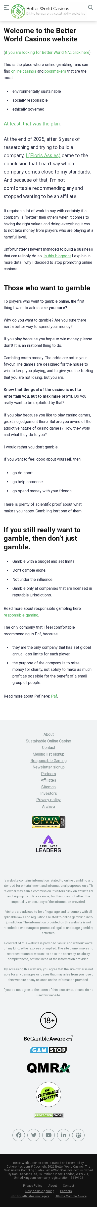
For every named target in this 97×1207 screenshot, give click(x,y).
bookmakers (55, 71)
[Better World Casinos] (48, 11)
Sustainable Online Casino (48, 741)
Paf (54, 696)
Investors (48, 793)
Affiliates (48, 780)
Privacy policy (48, 799)
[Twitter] (33, 1135)
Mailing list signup (48, 754)
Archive (48, 806)
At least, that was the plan (32, 124)
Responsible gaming (39, 1191)
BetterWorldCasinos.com (30, 1163)
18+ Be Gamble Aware (71, 1196)
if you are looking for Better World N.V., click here (47, 52)
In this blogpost (57, 256)
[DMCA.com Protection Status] (48, 1116)
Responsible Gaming (49, 760)
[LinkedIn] (63, 1135)
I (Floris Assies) (43, 155)
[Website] (78, 1135)
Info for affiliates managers (30, 1196)
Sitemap (48, 787)
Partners (48, 773)
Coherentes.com (18, 1166)
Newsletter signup (49, 767)
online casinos (23, 71)
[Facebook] (18, 1135)
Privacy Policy (32, 1185)
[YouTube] (48, 1135)
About (49, 734)
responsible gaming (21, 615)
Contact (48, 747)
